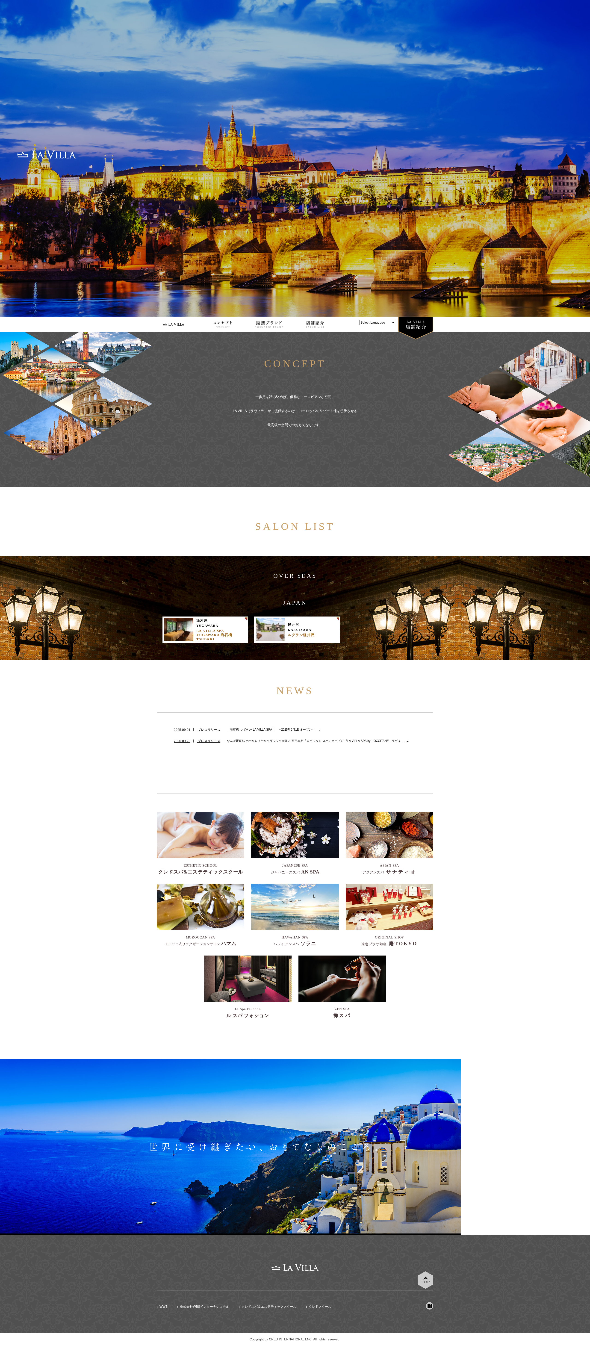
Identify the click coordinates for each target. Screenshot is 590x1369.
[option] (295, 158)
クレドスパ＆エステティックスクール (269, 1306)
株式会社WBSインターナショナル (204, 1306)
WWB (163, 1306)
